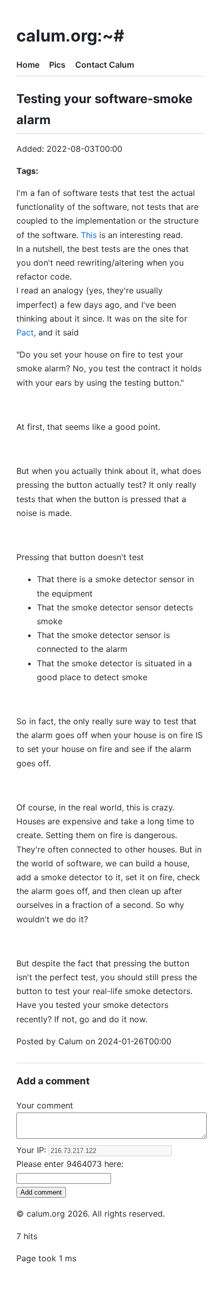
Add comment (41, 1192)
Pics (57, 64)
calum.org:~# (70, 36)
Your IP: (32, 1150)
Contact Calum (104, 64)
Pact (25, 332)
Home (27, 64)
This (89, 235)
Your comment (44, 1105)
